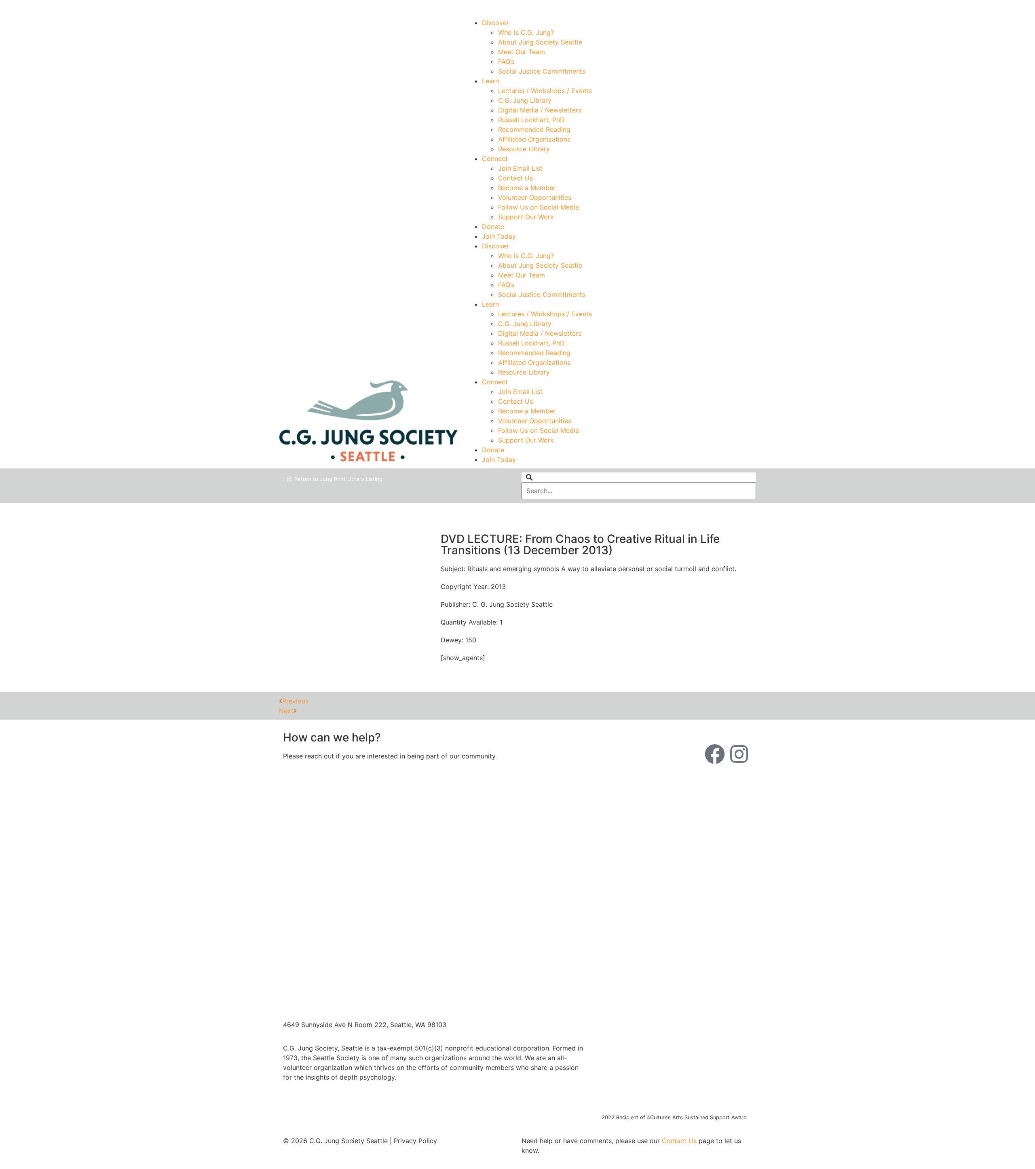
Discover (495, 23)
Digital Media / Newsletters (539, 110)
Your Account (635, 7)
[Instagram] (739, 754)
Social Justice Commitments (541, 71)
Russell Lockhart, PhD (531, 120)
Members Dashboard (697, 7)
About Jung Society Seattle (540, 42)
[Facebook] (715, 754)
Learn (490, 81)
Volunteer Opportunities (534, 197)
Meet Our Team (521, 52)
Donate (493, 226)
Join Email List (520, 168)
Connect (495, 159)
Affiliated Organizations (534, 139)
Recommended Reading (534, 129)
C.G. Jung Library (524, 100)
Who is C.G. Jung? (526, 32)
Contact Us (515, 178)
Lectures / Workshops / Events (545, 91)
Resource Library (524, 149)
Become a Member (527, 188)
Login (748, 7)
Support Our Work (526, 217)
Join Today (499, 236)
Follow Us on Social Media (538, 207)
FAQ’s (506, 61)
